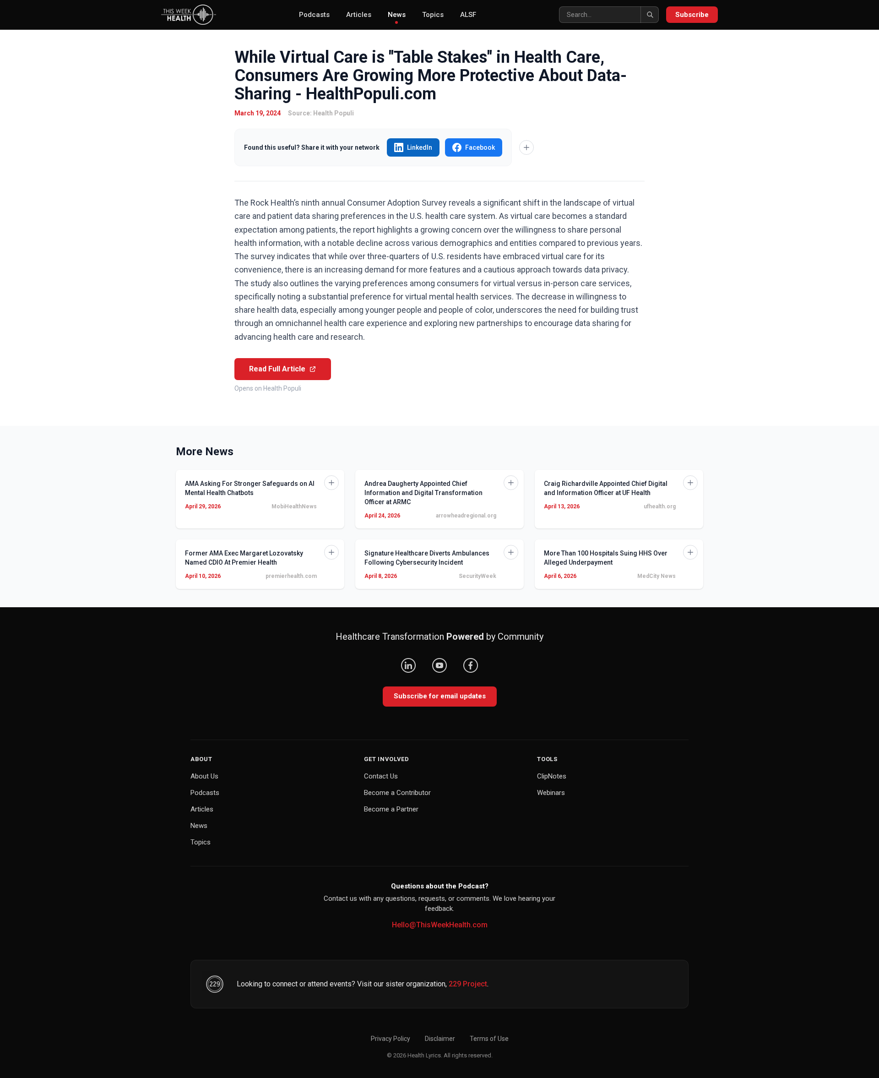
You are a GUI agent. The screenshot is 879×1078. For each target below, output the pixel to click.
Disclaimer (440, 1038)
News (397, 15)
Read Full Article (277, 369)
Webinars (551, 793)
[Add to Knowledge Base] (526, 147)
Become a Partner (391, 809)
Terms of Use (489, 1038)
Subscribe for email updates (440, 696)
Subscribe (692, 15)
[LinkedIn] (408, 665)
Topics (433, 15)
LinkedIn (419, 147)
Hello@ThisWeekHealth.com (440, 924)
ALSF (468, 15)
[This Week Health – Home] (188, 14)
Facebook (480, 147)
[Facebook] (471, 665)
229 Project (468, 984)
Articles (358, 15)
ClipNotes (551, 776)
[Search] (649, 14)
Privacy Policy (390, 1038)
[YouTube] (439, 665)
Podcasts (314, 15)
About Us (204, 776)
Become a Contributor (397, 793)
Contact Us (381, 776)
